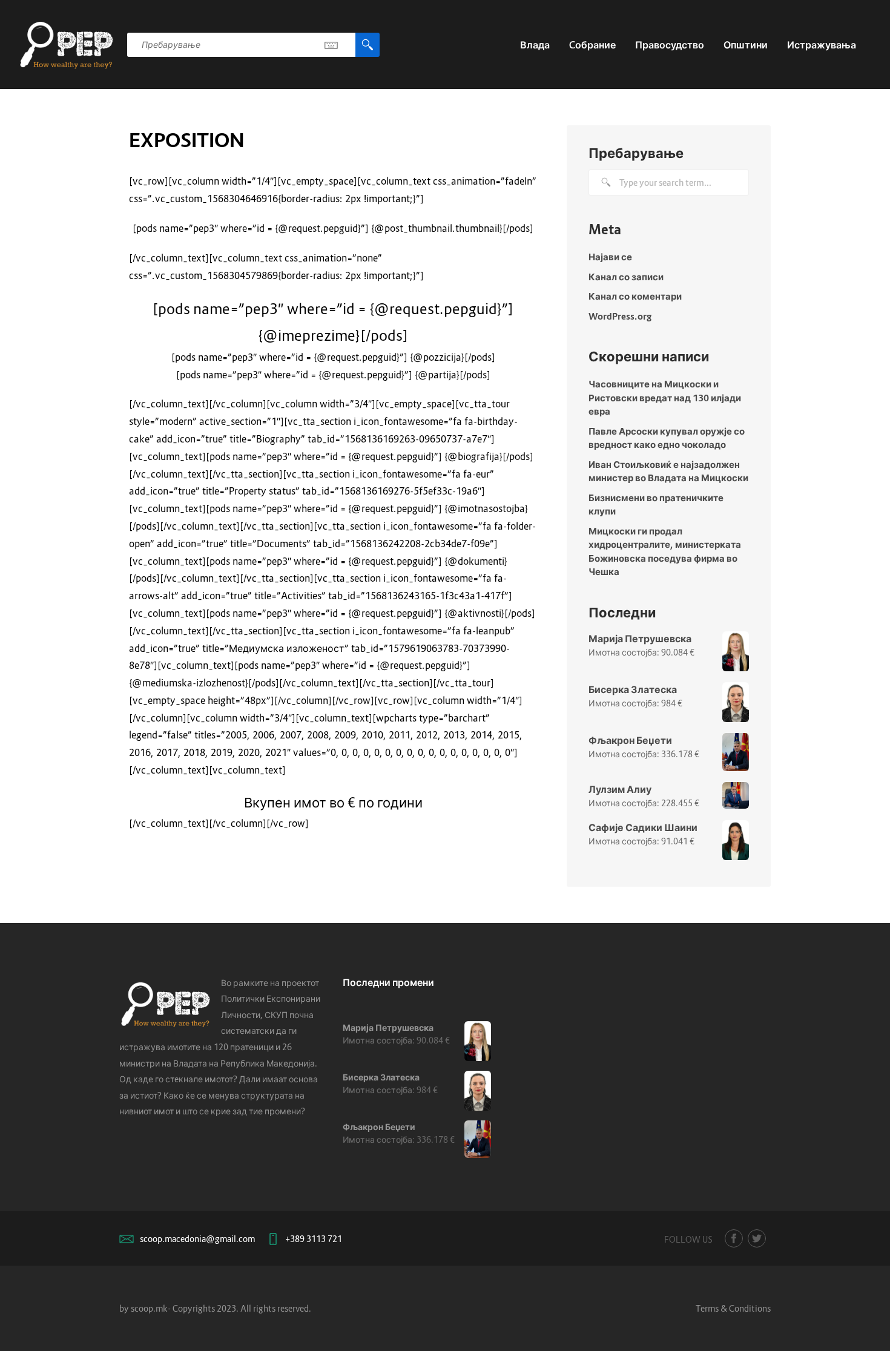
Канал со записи (626, 276)
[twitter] (757, 1238)
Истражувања (821, 45)
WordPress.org (619, 316)
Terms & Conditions (733, 1308)
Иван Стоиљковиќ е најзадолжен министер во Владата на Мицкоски (668, 471)
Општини (746, 45)
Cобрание (592, 45)
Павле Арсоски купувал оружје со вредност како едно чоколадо (666, 438)
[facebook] (734, 1238)
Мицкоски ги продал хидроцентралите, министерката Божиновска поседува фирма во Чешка (664, 551)
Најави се (610, 256)
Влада (535, 45)
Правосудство (669, 45)
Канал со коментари (635, 296)
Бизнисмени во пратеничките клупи (656, 504)
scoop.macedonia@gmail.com (197, 1239)
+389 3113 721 (313, 1239)
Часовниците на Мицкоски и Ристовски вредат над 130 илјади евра (664, 397)
